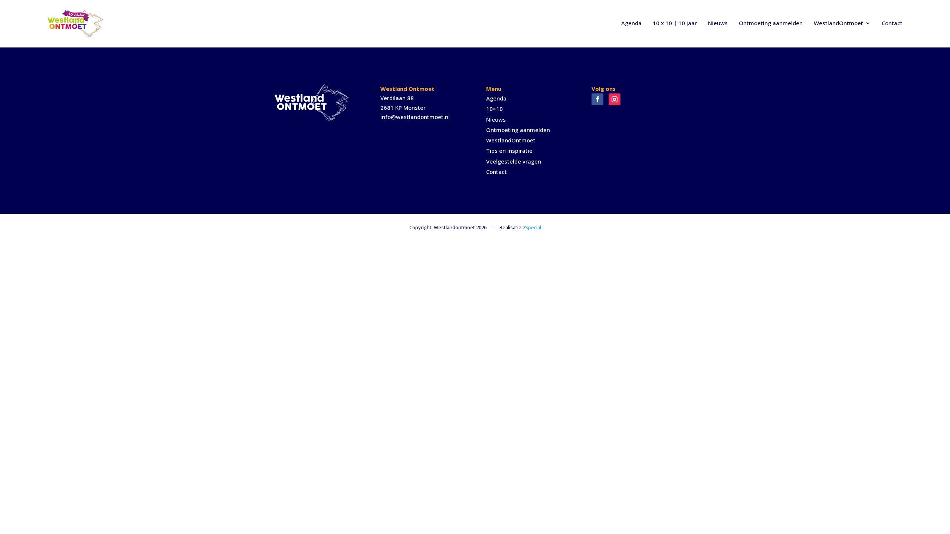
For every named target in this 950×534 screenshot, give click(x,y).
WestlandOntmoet (838, 23)
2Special (531, 227)
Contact (892, 23)
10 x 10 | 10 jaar (675, 23)
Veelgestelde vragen (513, 161)
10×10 (494, 108)
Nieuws (718, 23)
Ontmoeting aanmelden (771, 23)
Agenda (631, 23)
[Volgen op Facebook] (597, 99)
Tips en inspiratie (509, 150)
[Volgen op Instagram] (614, 99)
